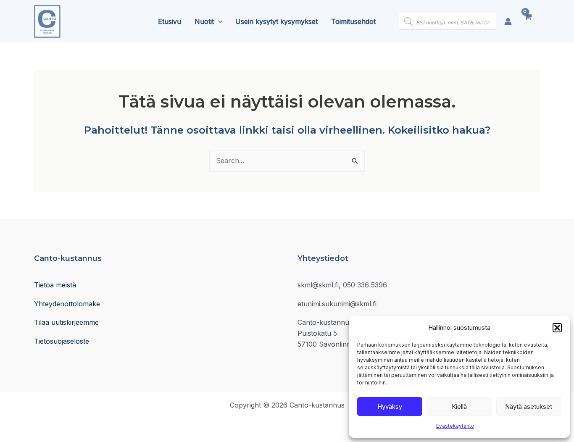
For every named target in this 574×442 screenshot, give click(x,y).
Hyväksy (389, 406)
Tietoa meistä (55, 285)
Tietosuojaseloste (61, 341)
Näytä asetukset (528, 406)
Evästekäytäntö (455, 426)
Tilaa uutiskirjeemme (66, 322)
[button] (557, 328)
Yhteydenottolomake (67, 304)
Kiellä (459, 406)
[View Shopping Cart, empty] (530, 21)
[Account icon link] (508, 21)
